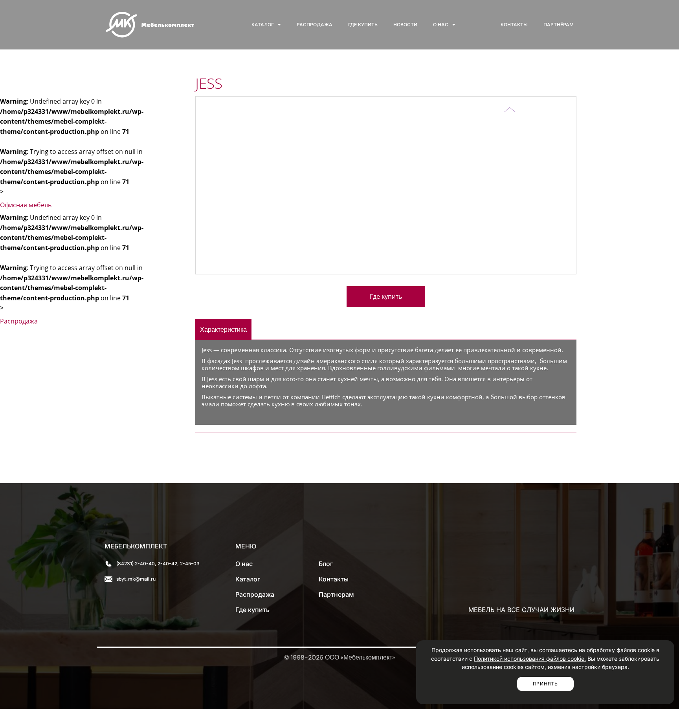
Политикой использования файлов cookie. (530, 658)
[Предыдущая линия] (510, 104)
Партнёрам (558, 24)
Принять (545, 684)
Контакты (514, 24)
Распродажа (314, 24)
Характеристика (223, 329)
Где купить (363, 24)
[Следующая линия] (510, 115)
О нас (440, 24)
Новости (405, 24)
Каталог (262, 24)
